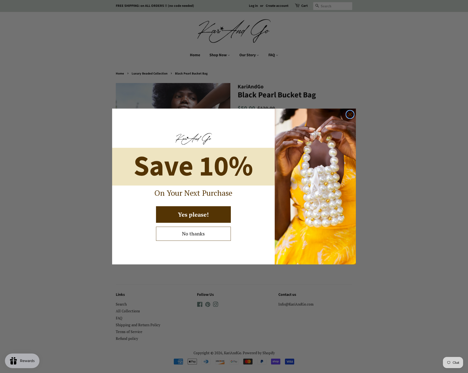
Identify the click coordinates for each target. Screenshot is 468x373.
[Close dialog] (350, 114)
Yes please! (193, 214)
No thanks (193, 233)
